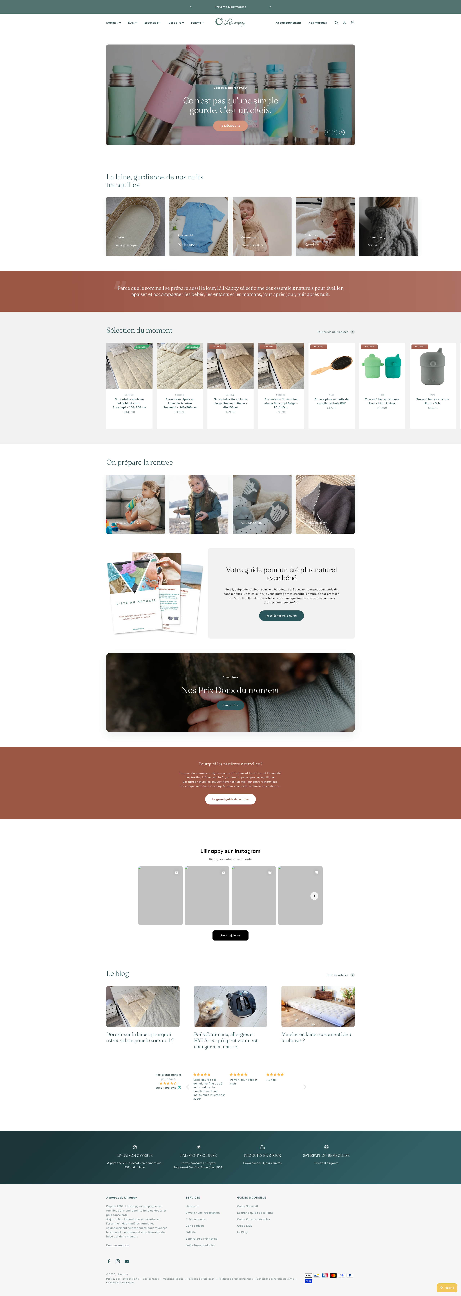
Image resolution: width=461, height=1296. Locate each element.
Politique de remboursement (236, 1278)
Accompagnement (288, 22)
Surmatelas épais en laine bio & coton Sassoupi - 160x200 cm (129, 403)
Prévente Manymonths (230, 6)
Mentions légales (173, 1278)
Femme (196, 22)
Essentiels (151, 22)
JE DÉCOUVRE (230, 125)
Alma (204, 1167)
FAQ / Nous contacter (200, 1245)
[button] (188, 1087)
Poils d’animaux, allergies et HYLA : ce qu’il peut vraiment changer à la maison (226, 1040)
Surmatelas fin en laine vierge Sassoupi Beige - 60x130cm (230, 403)
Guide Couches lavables (253, 1219)
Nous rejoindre (230, 935)
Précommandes (196, 1219)
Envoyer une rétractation (203, 1212)
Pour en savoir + (117, 1245)
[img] (168, 1083)
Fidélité (191, 1232)
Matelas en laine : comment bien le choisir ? (316, 1037)
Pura (382, 395)
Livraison (192, 1206)
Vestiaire (175, 22)
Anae (331, 395)
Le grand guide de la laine (230, 799)
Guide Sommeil (247, 1206)
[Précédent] (190, 7)
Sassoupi (129, 395)
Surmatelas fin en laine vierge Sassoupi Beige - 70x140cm (281, 403)
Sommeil (112, 22)
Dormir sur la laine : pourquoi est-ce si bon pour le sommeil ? (139, 1037)
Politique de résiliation (201, 1278)
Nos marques (317, 22)
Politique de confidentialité (122, 1278)
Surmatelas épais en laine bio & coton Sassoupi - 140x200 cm (180, 403)
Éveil (131, 22)
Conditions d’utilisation (120, 1282)
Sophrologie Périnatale (202, 1238)
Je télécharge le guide (281, 615)
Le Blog (242, 1232)
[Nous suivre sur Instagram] (117, 1261)
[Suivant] (270, 7)
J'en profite (230, 705)
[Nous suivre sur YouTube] (127, 1261)
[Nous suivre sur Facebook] (108, 1261)
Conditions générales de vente (275, 1278)
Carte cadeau (195, 1225)
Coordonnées (151, 1278)
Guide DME (244, 1225)
